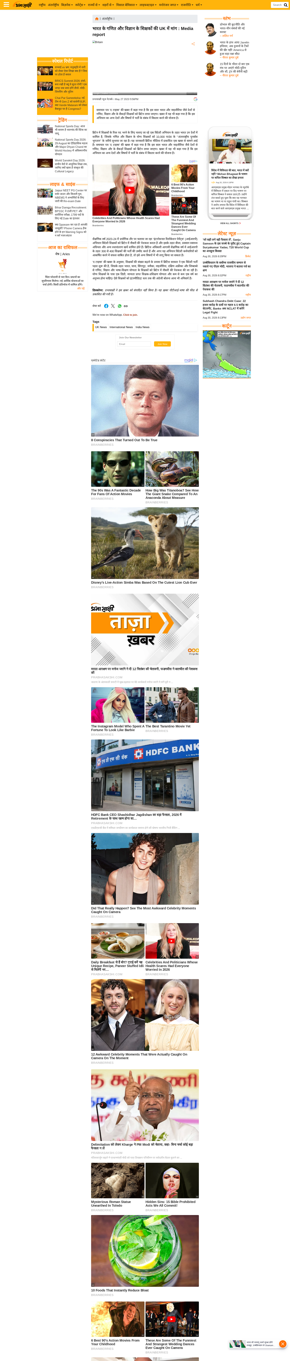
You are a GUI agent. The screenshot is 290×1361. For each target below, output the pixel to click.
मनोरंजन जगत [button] (167, 5)
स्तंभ (227, 18)
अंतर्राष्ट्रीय (53, 5)
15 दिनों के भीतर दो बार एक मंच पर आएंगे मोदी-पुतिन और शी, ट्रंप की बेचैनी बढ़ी (234, 68)
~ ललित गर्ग (226, 36)
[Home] (97, 18)
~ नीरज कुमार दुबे (229, 57)
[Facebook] (193, 54)
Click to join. (130, 315)
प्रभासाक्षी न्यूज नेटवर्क (102, 99)
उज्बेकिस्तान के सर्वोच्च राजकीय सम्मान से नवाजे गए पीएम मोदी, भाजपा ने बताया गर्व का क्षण (227, 266)
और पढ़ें (81, 288)
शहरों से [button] (106, 5)
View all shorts (229, 223)
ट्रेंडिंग (62, 120)
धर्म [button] (198, 5)
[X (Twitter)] (193, 61)
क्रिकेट (248, 256)
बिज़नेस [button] (65, 5)
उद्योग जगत (245, 317)
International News (121, 327)
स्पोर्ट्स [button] (79, 5)
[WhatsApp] (193, 68)
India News (143, 327)
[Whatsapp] (119, 307)
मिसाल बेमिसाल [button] (125, 5)
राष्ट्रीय (42, 5)
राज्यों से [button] (93, 5)
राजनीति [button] (186, 5)
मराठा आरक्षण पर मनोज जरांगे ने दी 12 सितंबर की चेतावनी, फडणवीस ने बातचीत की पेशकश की (226, 285)
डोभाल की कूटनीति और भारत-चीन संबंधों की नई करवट (232, 28)
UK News (101, 327)
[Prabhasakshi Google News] (196, 99)
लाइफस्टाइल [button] (147, 5)
